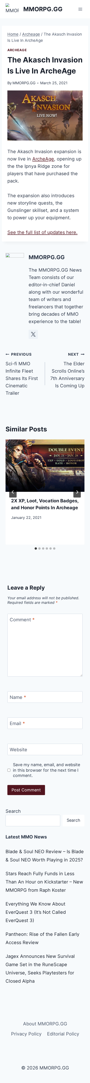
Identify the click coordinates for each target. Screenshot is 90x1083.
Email (17, 723)
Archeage (17, 50)
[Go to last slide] (13, 492)
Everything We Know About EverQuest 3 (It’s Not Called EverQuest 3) (36, 912)
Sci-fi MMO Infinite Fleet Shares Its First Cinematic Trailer (22, 374)
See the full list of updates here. (42, 232)
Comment (22, 619)
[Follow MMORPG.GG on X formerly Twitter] (33, 334)
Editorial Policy (63, 1034)
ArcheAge (43, 159)
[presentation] (45, 465)
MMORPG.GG (24, 83)
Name (18, 697)
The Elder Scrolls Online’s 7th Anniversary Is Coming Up (67, 370)
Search (13, 811)
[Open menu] (80, 9)
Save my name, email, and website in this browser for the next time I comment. (46, 770)
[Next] (77, 492)
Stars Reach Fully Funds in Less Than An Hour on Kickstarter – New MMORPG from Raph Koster (44, 882)
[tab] (36, 548)
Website (18, 749)
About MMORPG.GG (45, 1024)
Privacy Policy (26, 1034)
